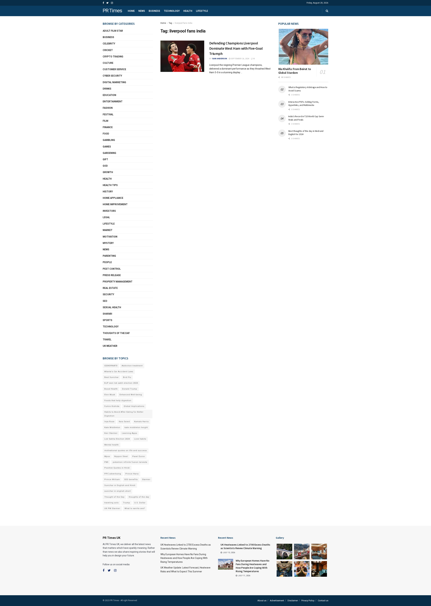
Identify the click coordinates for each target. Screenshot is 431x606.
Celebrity (109, 43)
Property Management (117, 281)
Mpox (107, 456)
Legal (106, 217)
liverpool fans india (183, 23)
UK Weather (110, 346)
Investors (109, 211)
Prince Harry (132, 474)
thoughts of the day (116, 333)
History (108, 191)
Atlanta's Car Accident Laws (118, 372)
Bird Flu (127, 377)
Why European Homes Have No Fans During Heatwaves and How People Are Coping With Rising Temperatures (184, 558)
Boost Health (111, 389)
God (105, 165)
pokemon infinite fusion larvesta (130, 462)
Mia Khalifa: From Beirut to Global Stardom (294, 71)
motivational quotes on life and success (125, 450)
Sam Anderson (219, 59)
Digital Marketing (114, 82)
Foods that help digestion (117, 400)
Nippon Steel (121, 456)
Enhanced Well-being (131, 395)
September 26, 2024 (239, 59)
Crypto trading (113, 56)
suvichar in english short (117, 491)
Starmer (146, 479)
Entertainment (113, 101)
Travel (107, 339)
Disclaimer (293, 600)
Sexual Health (112, 307)
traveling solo (111, 503)
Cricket (108, 50)
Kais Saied (124, 421)
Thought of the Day (114, 497)
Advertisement (277, 600)
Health (187, 11)
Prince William (112, 479)
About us (261, 600)
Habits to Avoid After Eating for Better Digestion (123, 414)
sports (107, 320)
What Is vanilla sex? (135, 508)
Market (107, 230)
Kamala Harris (141, 421)
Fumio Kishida (111, 406)
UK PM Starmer (112, 508)
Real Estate (110, 288)
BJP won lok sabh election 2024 (121, 383)
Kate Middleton (112, 427)
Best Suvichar (111, 377)
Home (131, 11)
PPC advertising (112, 474)
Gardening (109, 153)
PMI (106, 462)
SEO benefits (131, 479)
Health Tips (110, 185)
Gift (105, 159)
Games (107, 146)
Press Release (112, 275)
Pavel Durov (138, 456)
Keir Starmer (111, 433)
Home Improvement (115, 204)
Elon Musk (109, 395)
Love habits (140, 439)
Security (108, 294)
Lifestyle (202, 11)
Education (109, 95)
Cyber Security (112, 75)
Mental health (111, 445)
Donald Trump (129, 389)
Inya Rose (109, 421)
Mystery (108, 243)
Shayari (107, 313)
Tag (170, 23)
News (141, 11)
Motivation (110, 236)
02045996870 (110, 366)
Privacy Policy (307, 600)
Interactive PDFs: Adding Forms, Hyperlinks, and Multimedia (303, 103)
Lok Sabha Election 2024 (117, 439)
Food (106, 133)
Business (154, 11)
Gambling (109, 140)
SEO (105, 301)
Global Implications (134, 406)
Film (105, 121)
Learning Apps (129, 433)
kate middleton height (136, 427)
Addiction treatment (132, 366)
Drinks (107, 88)
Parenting (109, 256)
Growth (108, 172)
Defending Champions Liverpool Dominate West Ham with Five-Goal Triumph (236, 48)
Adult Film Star (113, 30)
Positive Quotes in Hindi (117, 468)
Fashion (108, 108)
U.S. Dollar (139, 503)
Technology (172, 11)
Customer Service (114, 69)
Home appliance (113, 198)
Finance (108, 127)
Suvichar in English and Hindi (119, 485)
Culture (108, 63)
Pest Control (112, 268)
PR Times (112, 10)
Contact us (323, 600)
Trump (126, 503)
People (107, 262)
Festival (108, 114)
